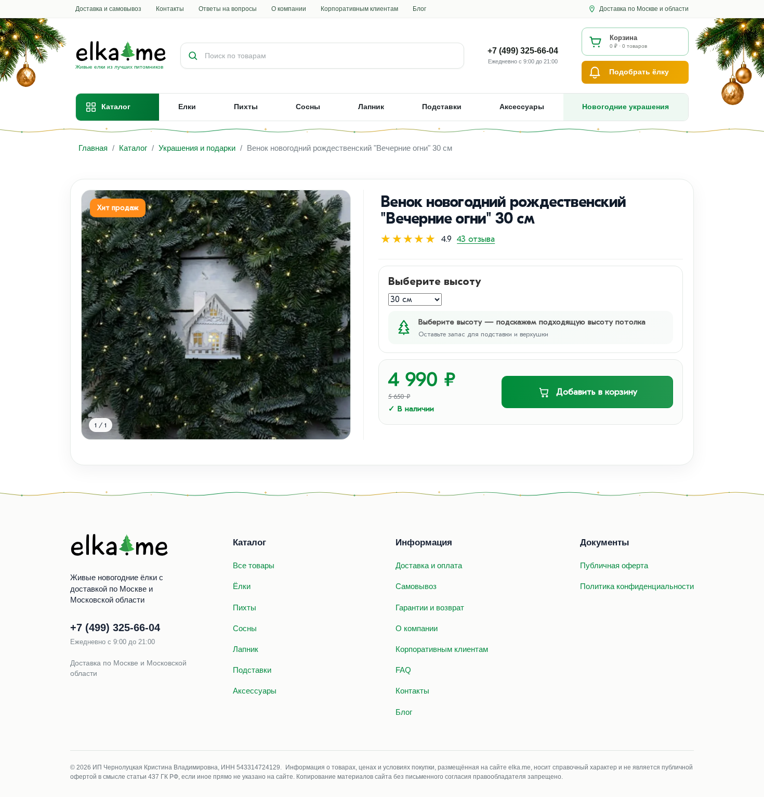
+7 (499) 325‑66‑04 (115, 627)
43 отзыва (476, 239)
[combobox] (334, 55)
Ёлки (242, 586)
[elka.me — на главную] (119, 545)
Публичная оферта (614, 565)
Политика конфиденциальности (637, 586)
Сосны (308, 106)
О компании (288, 8)
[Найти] (193, 55)
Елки (187, 106)
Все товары (253, 565)
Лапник (371, 106)
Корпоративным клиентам (359, 8)
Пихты (246, 106)
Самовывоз (416, 586)
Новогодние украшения (625, 106)
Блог (419, 8)
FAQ (403, 669)
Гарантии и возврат (430, 607)
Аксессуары (521, 106)
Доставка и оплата (429, 565)
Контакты (170, 8)
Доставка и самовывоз (108, 8)
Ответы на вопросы (228, 8)
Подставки (442, 106)
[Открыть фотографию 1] (216, 314)
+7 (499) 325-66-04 (523, 50)
